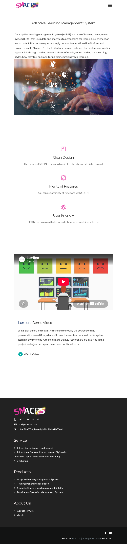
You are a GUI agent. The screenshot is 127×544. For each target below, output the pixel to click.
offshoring (22, 460)
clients (20, 515)
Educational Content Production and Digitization (42, 452)
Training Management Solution (33, 483)
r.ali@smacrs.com (28, 424)
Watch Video (31, 354)
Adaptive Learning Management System (38, 479)
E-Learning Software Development (35, 448)
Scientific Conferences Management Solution (40, 487)
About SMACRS (25, 510)
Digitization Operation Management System (40, 492)
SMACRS (66, 538)
